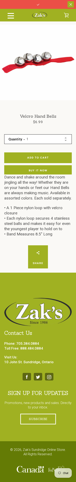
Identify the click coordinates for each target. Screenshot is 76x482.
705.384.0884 (27, 343)
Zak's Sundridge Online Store (44, 450)
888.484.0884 (31, 348)
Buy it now (38, 170)
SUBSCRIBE (38, 419)
